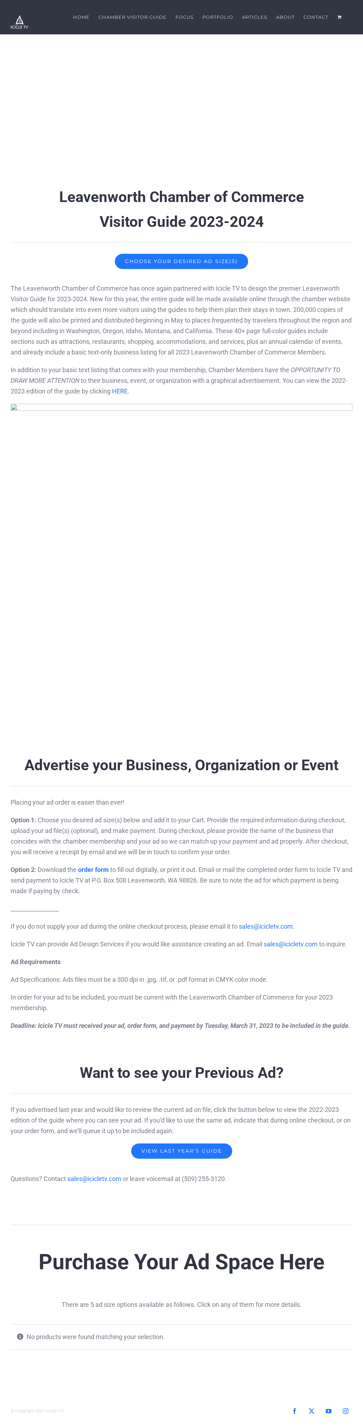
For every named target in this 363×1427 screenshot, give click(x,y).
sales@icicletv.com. (267, 926)
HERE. (120, 391)
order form (93, 869)
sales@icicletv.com (291, 944)
